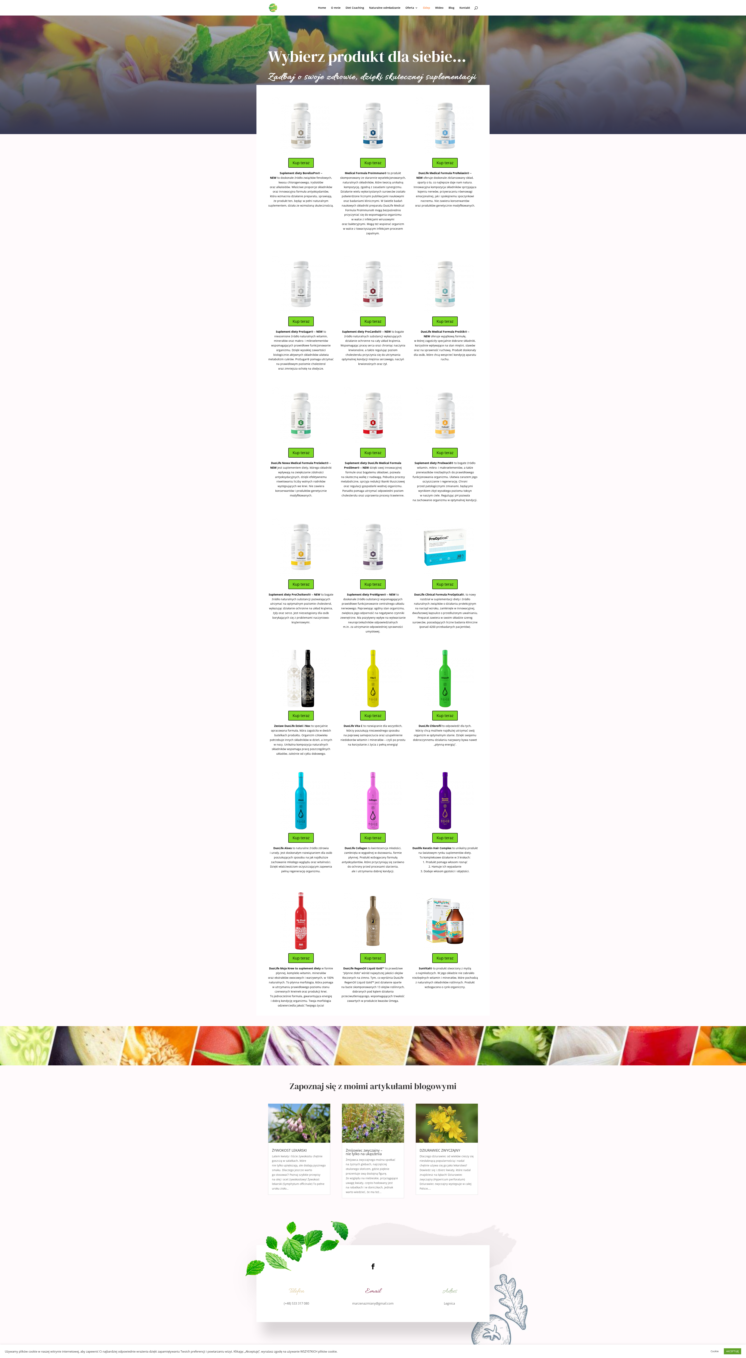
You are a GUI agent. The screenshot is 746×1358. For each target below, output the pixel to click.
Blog (451, 8)
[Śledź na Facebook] (373, 1266)
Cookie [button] (715, 1351)
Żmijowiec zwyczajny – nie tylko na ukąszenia (364, 1152)
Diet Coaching (355, 8)
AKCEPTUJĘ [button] (732, 1351)
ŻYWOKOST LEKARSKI (289, 1150)
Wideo (439, 8)
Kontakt (464, 8)
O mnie (336, 8)
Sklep (426, 8)
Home (322, 8)
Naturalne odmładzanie (384, 8)
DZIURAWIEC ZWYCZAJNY (440, 1150)
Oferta (409, 8)
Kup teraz (301, 162)
